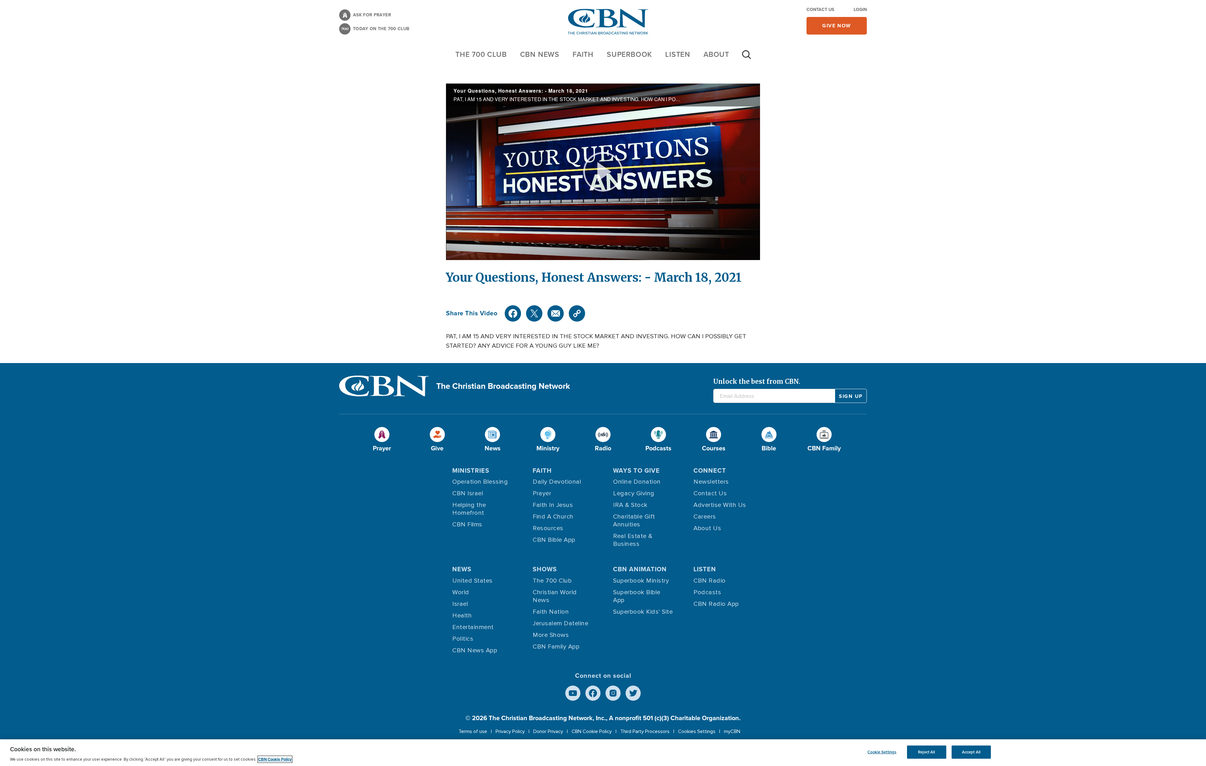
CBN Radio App (716, 604)
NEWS (461, 569)
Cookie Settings (881, 752)
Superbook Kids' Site (643, 612)
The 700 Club (481, 54)
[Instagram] (613, 693)
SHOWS (545, 569)
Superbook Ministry (641, 580)
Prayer (542, 493)
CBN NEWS (539, 54)
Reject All (926, 752)
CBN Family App (556, 646)
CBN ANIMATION (640, 569)
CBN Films (467, 524)
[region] (603, 752)
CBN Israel (467, 493)
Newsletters (711, 482)
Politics (462, 639)
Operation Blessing (480, 482)
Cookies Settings (696, 731)
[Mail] (555, 313)
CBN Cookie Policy (592, 731)
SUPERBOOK (629, 54)
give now (836, 25)
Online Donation (637, 482)
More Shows (551, 635)
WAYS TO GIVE (636, 470)
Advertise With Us (719, 505)
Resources (548, 528)
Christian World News (555, 596)
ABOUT (716, 54)
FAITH (583, 54)
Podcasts (707, 592)
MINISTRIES (470, 470)
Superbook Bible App (636, 596)
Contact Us (820, 9)
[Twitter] (534, 313)
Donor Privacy (548, 731)
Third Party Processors (645, 731)
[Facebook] (513, 313)
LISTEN (677, 54)
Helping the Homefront (469, 509)
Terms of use (473, 731)
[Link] (577, 313)
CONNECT (709, 470)
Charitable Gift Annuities (634, 520)
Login (860, 9)
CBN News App (474, 650)
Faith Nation (551, 612)
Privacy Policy (510, 731)
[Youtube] (572, 693)
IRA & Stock (630, 505)
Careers (704, 516)
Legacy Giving (634, 493)
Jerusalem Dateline (560, 623)
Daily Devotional (557, 482)
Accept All (971, 752)
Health (462, 615)
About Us (707, 528)
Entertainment (473, 627)
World (460, 592)
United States (472, 580)
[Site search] (746, 57)
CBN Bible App (554, 540)
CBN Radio (709, 580)
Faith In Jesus (553, 505)
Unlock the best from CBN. (756, 381)
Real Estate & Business (633, 540)
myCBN (732, 731)
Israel (460, 604)
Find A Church (553, 516)
